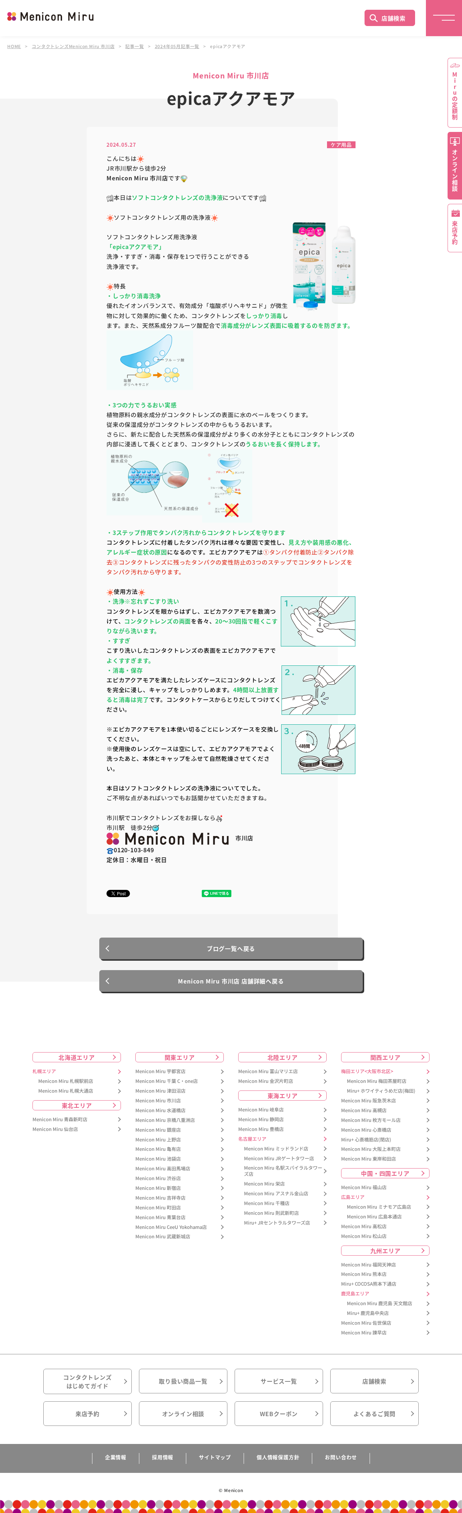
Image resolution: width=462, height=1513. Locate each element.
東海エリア (282, 1095)
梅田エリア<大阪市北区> (367, 1071)
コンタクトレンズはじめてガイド (87, 1381)
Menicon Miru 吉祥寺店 (160, 1198)
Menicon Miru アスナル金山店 (276, 1194)
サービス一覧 (279, 1381)
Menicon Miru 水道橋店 (160, 1110)
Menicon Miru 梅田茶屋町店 (376, 1081)
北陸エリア (282, 1057)
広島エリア (353, 1197)
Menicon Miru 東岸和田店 (368, 1159)
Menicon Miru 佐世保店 (366, 1323)
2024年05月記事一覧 (177, 46)
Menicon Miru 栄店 (264, 1184)
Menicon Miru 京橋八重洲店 (165, 1120)
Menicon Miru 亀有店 (158, 1149)
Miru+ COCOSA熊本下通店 (368, 1284)
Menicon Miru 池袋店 (158, 1159)
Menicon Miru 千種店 (266, 1203)
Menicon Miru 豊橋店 (261, 1129)
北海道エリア (76, 1057)
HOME (14, 46)
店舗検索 (394, 18)
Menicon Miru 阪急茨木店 (368, 1101)
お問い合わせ (341, 1457)
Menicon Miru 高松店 (364, 1226)
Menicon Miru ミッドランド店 (276, 1149)
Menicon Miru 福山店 (364, 1187)
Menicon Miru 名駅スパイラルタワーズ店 (283, 1171)
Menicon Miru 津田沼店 (160, 1091)
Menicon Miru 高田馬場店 (162, 1169)
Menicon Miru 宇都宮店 (160, 1071)
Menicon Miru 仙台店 (55, 1129)
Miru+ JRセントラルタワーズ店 (277, 1223)
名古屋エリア (252, 1139)
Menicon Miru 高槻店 (364, 1110)
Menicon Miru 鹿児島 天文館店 (379, 1303)
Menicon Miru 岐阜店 (261, 1110)
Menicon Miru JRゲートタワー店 (279, 1159)
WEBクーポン (279, 1413)
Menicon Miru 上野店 (158, 1140)
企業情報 (115, 1457)
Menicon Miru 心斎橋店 (366, 1130)
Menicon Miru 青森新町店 (59, 1119)
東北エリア (77, 1105)
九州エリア (385, 1250)
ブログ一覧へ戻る (231, 948)
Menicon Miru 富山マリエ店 (268, 1071)
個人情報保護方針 (278, 1457)
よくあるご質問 (374, 1413)
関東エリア (180, 1057)
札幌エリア (44, 1071)
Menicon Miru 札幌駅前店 (65, 1081)
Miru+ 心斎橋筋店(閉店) (366, 1140)
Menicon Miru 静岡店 (261, 1119)
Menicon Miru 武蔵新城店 (162, 1237)
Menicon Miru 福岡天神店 (368, 1265)
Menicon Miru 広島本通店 (374, 1217)
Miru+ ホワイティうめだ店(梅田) (381, 1091)
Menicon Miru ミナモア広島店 (379, 1207)
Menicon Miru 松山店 (364, 1236)
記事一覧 (134, 46)
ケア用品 (341, 144)
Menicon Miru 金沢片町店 (265, 1081)
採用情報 (162, 1457)
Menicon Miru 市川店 (158, 1101)
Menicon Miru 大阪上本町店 (371, 1149)
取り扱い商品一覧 (183, 1381)
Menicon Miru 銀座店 (158, 1130)
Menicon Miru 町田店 (158, 1208)
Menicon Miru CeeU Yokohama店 (171, 1227)
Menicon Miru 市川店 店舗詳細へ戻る (231, 981)
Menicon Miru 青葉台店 (160, 1217)
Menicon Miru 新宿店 (158, 1188)
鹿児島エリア (355, 1294)
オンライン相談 (183, 1413)
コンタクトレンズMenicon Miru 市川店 (73, 46)
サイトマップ (215, 1457)
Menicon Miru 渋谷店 (158, 1178)
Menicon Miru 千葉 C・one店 (166, 1081)
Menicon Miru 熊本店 (364, 1274)
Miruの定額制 (454, 96)
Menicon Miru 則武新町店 (271, 1213)
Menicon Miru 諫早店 (364, 1333)
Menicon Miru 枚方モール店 (371, 1120)
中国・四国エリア (385, 1173)
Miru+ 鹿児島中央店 (368, 1313)
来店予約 (87, 1413)
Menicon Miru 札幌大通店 (65, 1091)
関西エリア (385, 1057)
